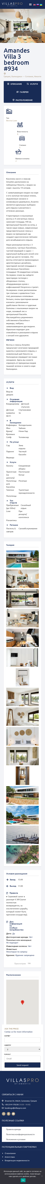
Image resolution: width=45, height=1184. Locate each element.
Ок (23, 1180)
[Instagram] (4, 1114)
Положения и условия (15, 1139)
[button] (30, 4)
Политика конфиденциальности (20, 1134)
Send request (22, 1065)
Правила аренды (13, 1129)
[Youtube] (13, 1114)
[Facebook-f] (8, 1114)
